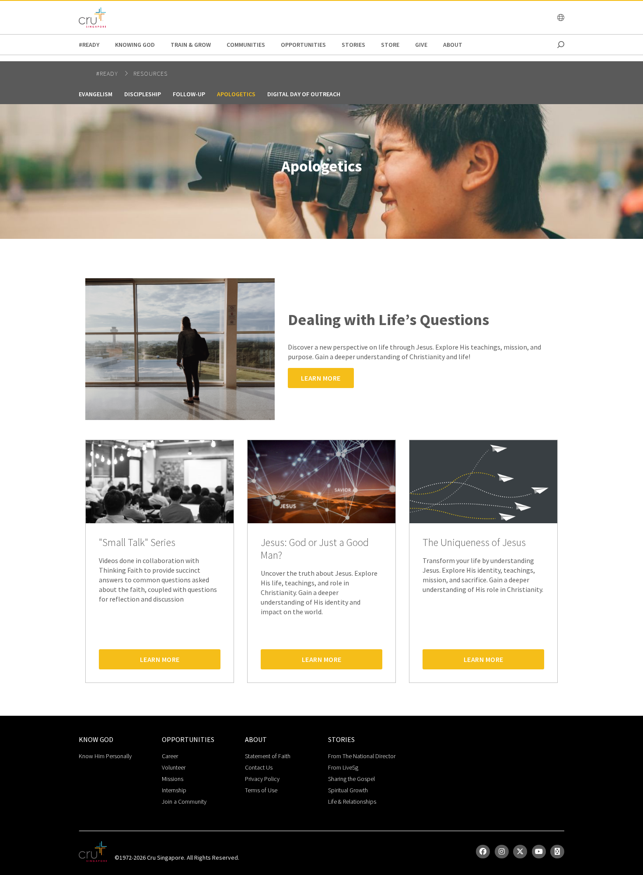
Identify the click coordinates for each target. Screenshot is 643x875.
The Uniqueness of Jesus (474, 542)
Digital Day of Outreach (303, 94)
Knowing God (135, 45)
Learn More (321, 378)
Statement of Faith (267, 756)
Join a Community (184, 801)
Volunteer (173, 767)
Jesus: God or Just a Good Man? (315, 549)
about (452, 45)
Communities (246, 45)
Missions (172, 779)
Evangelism (95, 94)
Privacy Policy (262, 779)
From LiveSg (343, 767)
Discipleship (142, 94)
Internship (174, 790)
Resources (150, 73)
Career (170, 756)
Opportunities (303, 45)
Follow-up (189, 94)
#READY (89, 45)
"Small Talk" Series (137, 542)
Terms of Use (261, 790)
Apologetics (236, 94)
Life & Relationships (352, 801)
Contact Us (259, 767)
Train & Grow (191, 45)
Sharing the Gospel (351, 779)
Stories (353, 45)
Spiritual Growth (348, 790)
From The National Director (361, 756)
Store (390, 45)
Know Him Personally (105, 756)
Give (421, 45)
